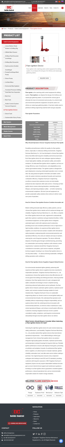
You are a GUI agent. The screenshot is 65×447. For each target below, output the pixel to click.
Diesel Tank (8, 113)
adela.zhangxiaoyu (9, 433)
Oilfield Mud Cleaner (11, 52)
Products (34, 7)
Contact (5, 428)
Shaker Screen (8, 131)
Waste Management (9, 126)
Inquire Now (44, 78)
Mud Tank (8, 100)
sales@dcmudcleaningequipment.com (14, 1)
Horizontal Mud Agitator (12, 86)
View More (30, 395)
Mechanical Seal (49, 394)
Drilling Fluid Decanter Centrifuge (12, 57)
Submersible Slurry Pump (13, 117)
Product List (12, 35)
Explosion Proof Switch (39, 394)
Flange (30, 392)
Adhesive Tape (58, 392)
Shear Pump (9, 78)
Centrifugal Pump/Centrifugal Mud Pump (12, 72)
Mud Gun (8, 96)
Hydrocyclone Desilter (12, 66)
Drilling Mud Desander (12, 62)
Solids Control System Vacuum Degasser (12, 105)
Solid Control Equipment (22, 28)
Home (30, 7)
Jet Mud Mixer (9, 82)
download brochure (18, 423)
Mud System (7, 122)
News (51, 7)
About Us (46, 7)
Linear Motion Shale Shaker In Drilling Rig (11, 47)
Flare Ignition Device (36, 28)
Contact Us (56, 7)
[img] (44, 44)
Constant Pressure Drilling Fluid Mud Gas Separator (13, 91)
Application (40, 7)
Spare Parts (7, 136)
